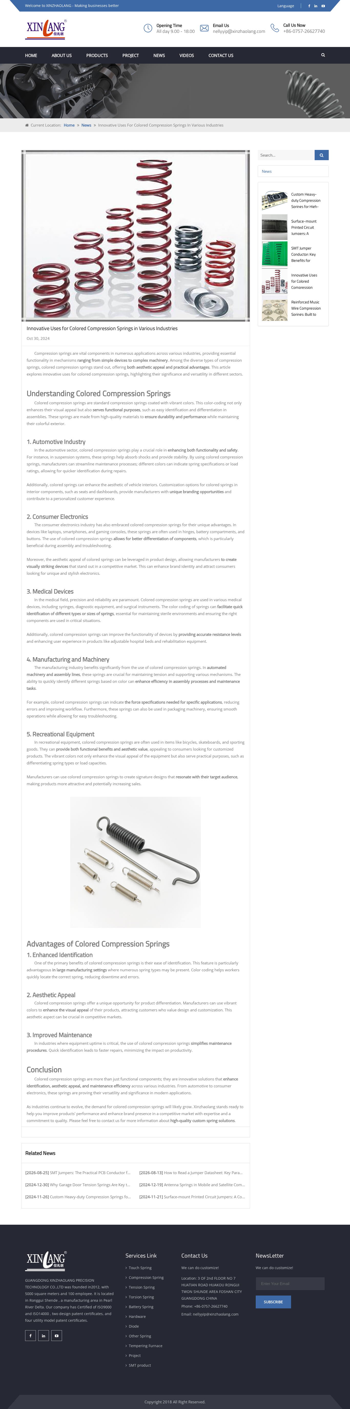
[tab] (293, 171)
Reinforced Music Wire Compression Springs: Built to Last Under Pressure (306, 314)
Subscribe (273, 1301)
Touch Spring (140, 1267)
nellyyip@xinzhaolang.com (239, 31)
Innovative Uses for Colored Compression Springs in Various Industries (305, 287)
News (159, 55)
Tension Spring (142, 1287)
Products (97, 55)
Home (31, 55)
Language (285, 5)
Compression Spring (146, 1277)
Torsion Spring (141, 1297)
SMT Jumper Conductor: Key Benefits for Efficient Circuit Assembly (303, 260)
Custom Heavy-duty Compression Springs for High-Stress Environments (306, 206)
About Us (62, 55)
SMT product (140, 1365)
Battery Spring (141, 1306)
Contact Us (221, 55)
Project (130, 55)
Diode (134, 1326)
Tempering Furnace (145, 1345)
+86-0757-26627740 (304, 31)
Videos (187, 55)
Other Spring (140, 1336)
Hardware (137, 1316)
